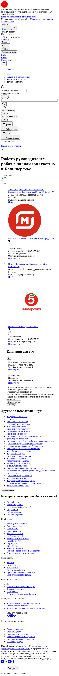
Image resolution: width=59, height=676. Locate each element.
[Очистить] (5, 96)
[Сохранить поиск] (4, 104)
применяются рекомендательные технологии (24, 647)
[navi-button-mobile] (4, 63)
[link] (5, 48)
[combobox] (13, 90)
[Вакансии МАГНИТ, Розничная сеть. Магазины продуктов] (32, 220)
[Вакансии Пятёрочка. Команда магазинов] (32, 301)
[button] (4, 55)
